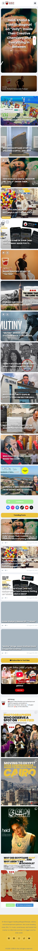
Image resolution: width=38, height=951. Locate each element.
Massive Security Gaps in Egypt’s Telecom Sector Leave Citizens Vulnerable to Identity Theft (19, 396)
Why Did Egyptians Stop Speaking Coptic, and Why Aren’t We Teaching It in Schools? (17, 149)
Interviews (6, 176)
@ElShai (19, 686)
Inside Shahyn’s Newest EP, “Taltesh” (15, 89)
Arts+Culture (6, 145)
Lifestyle (4, 87)
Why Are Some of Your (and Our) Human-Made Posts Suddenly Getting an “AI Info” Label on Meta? (19, 242)
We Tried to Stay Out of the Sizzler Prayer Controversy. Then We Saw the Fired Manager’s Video (18, 426)
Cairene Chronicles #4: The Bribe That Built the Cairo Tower (17, 303)
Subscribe (20, 690)
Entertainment (7, 330)
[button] (3, 3)
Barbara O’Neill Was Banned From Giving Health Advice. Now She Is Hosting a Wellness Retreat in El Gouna (19, 488)
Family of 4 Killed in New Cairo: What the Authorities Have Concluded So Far (19, 365)
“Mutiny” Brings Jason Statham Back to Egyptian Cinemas (17, 334)
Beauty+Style (7, 207)
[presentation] (34, 66)
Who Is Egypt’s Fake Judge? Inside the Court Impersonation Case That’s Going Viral (17, 457)
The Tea (5, 114)
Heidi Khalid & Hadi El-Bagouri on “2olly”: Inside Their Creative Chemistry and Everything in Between (19, 33)
